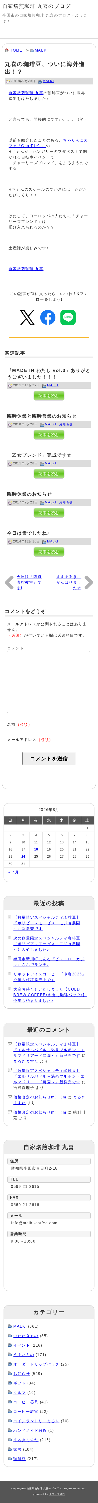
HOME (16, 50)
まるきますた (26, 1061)
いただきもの (26, 1336)
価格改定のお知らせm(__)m (39, 1097)
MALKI (41, 50)
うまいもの (23, 1355)
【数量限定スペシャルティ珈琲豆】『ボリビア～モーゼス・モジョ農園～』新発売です (46, 923)
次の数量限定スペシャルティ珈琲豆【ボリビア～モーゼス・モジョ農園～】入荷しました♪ (46, 944)
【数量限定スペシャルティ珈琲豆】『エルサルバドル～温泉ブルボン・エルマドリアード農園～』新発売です (48, 1050)
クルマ (19, 1393)
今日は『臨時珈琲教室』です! (29, 582)
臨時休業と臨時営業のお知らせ (42, 416)
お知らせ (66, 424)
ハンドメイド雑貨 (30, 1430)
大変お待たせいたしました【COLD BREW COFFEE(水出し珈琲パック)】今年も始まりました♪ (50, 995)
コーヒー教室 (26, 1412)
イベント (21, 1345)
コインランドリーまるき (36, 1421)
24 (23, 856)
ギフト (19, 1383)
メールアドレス (30, 740)
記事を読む (49, 396)
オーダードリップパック (36, 1364)
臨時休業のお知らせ (29, 494)
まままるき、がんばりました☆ (69, 582)
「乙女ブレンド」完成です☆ (39, 455)
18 (36, 849)
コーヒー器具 (26, 1402)
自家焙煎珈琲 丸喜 (26, 93)
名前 (19, 725)
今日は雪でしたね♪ (28, 533)
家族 (17, 1449)
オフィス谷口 (57, 1494)
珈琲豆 (19, 1459)
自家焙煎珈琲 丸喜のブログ (36, 6)
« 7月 (13, 872)
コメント (15, 648)
